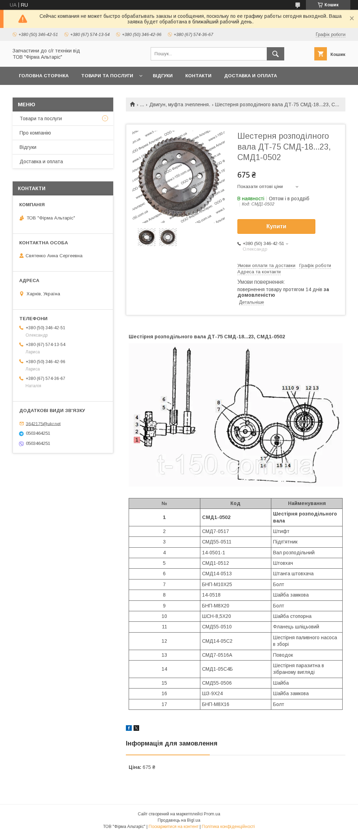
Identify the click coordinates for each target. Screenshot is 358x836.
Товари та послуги (107, 75)
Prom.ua (212, 814)
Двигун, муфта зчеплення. (179, 104)
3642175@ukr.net (43, 423)
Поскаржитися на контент (174, 826)
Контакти (198, 75)
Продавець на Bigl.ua (179, 820)
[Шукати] (275, 53)
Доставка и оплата (250, 75)
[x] (136, 729)
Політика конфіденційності (228, 826)
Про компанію (35, 133)
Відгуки (163, 75)
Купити (276, 226)
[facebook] (129, 729)
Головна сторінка (44, 75)
